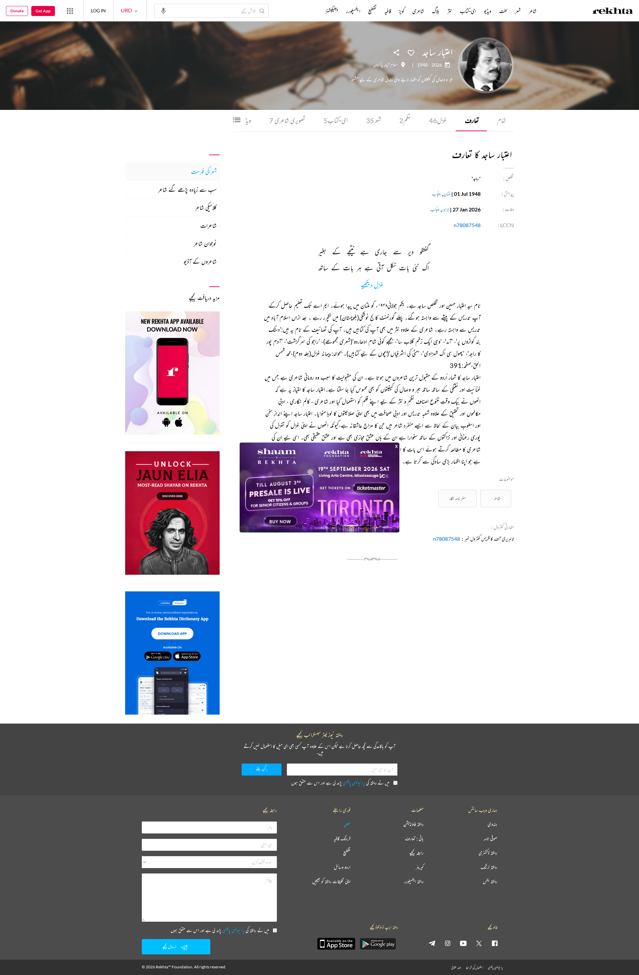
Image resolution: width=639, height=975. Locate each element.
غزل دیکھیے (372, 285)
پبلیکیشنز (331, 11)
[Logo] (612, 11)
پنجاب (436, 193)
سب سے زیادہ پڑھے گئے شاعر (187, 189)
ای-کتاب (335, 120)
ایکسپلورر (353, 11)
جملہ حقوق (456, 967)
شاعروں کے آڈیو (200, 261)
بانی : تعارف (414, 838)
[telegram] (432, 943)
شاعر (497, 498)
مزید (314, 11)
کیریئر (420, 867)
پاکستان (378, 65)
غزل (438, 120)
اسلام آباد (391, 65)
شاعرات (208, 225)
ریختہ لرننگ (489, 867)
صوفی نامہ (490, 838)
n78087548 (467, 225)
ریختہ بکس (490, 881)
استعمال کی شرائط (474, 967)
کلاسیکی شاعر (206, 207)
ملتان (446, 193)
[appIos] (336, 944)
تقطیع (372, 11)
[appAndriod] (378, 944)
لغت (503, 11)
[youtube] (463, 943)
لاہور (445, 209)
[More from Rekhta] (70, 11)
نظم (405, 120)
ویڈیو (487, 11)
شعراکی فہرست (204, 171)
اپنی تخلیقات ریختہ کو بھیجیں (331, 881)
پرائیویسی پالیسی (354, 783)
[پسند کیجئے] (411, 52)
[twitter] (479, 943)
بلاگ (435, 11)
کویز (401, 11)
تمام (501, 120)
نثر (449, 11)
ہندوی (492, 824)
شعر (373, 120)
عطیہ (347, 824)
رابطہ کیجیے (416, 853)
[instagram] (447, 943)
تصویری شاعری (287, 120)
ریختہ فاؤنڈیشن (413, 824)
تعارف (472, 120)
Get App (43, 10)
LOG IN (98, 10)
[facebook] (494, 943)
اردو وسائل (342, 867)
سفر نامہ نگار (457, 498)
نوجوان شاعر (205, 243)
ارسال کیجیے (169, 946)
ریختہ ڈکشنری (488, 853)
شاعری (418, 11)
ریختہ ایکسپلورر (414, 881)
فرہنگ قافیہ (342, 838)
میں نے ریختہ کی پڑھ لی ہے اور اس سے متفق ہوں (340, 783)
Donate (17, 10)
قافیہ (387, 11)
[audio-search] (163, 10)
